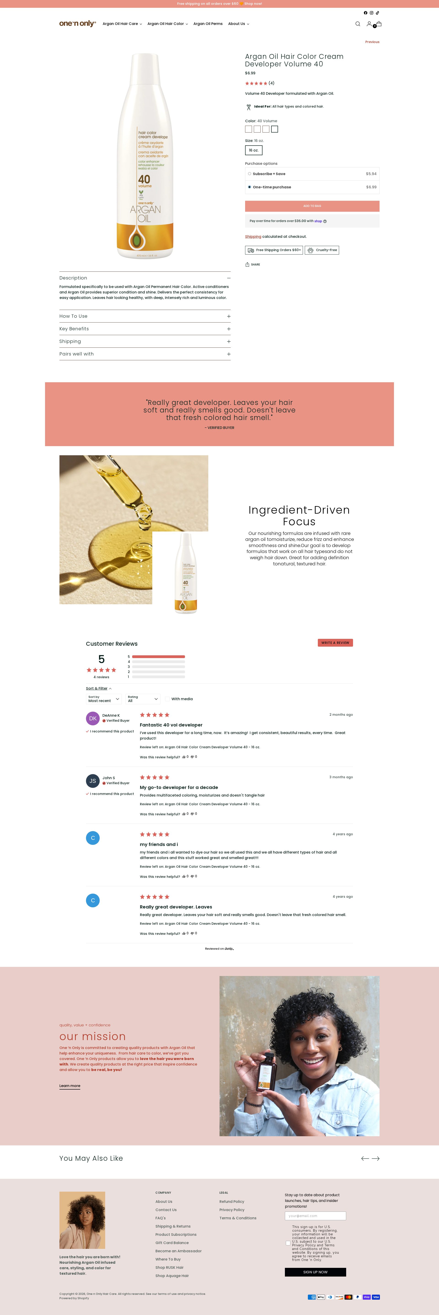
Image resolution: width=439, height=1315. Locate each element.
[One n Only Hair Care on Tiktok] (377, 13)
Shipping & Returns (173, 1226)
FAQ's (160, 1218)
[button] (260, 83)
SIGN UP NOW (315, 1272)
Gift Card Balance (172, 1242)
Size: (254, 140)
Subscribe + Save (269, 173)
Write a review (335, 642)
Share (255, 265)
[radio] (249, 174)
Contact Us (166, 1209)
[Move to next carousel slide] (376, 1158)
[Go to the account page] (367, 23)
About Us (163, 1201)
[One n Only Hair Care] (77, 24)
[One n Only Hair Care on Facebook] (366, 13)
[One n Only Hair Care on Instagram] (371, 13)
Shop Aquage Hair (172, 1275)
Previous (372, 42)
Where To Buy (168, 1259)
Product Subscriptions (176, 1234)
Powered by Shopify (74, 1298)
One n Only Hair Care (102, 1294)
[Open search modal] (357, 23)
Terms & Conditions (238, 1218)
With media (182, 699)
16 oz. (254, 150)
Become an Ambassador (178, 1251)
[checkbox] (181, 699)
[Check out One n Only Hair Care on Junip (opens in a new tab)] (229, 948)
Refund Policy (232, 1201)
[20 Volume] (257, 129)
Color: (261, 121)
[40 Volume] (274, 129)
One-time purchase (272, 187)
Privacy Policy (232, 1209)
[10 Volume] (248, 129)
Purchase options (261, 163)
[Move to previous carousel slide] (365, 1159)
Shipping (253, 236)
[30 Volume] (265, 129)
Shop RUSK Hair (169, 1267)
